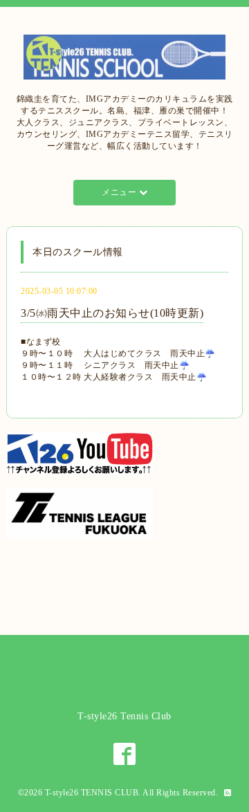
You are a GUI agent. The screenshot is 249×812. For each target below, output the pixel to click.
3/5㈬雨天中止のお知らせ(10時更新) (112, 313)
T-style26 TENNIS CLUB (92, 792)
